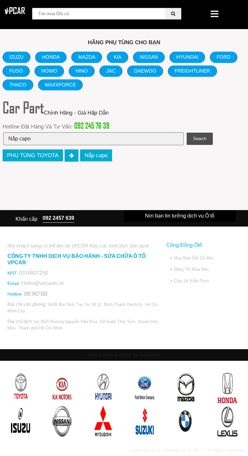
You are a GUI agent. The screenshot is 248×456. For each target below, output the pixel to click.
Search (199, 138)
